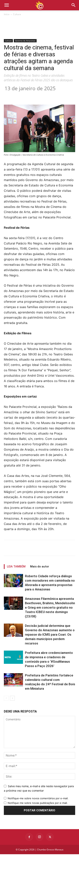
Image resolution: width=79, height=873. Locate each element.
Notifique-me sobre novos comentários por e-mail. (38, 798)
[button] (73, 5)
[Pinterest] (37, 95)
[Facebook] (20, 95)
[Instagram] (39, 837)
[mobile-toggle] (6, 5)
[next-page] (12, 698)
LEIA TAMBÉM (16, 566)
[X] (28, 95)
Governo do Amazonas (25, 40)
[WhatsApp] (46, 95)
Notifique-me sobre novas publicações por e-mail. (38, 802)
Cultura (17, 14)
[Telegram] (64, 95)
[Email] (55, 95)
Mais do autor (39, 566)
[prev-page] (6, 698)
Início (6, 14)
